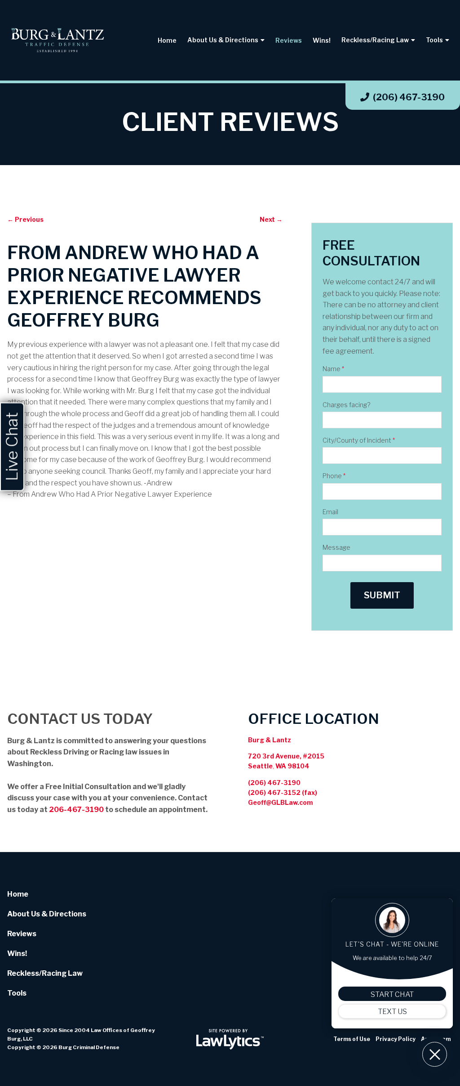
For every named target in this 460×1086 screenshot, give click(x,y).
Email (330, 512)
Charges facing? (346, 404)
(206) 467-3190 (409, 97)
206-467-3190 (76, 809)
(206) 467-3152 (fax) (282, 792)
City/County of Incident (359, 440)
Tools (434, 40)
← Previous (25, 219)
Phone (334, 476)
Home (167, 40)
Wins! (322, 40)
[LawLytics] (230, 1039)
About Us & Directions (222, 40)
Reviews (288, 40)
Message (336, 547)
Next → (271, 219)
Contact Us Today (80, 718)
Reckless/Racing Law (375, 40)
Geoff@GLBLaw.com (280, 802)
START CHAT (392, 994)
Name (333, 368)
